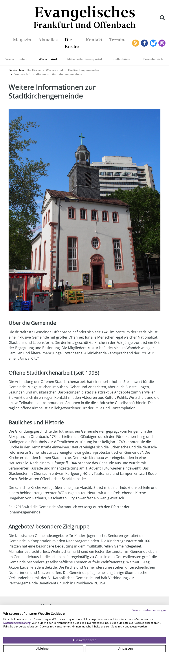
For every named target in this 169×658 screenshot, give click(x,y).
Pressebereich (153, 59)
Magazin (22, 39)
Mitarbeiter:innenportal (84, 59)
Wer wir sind (48, 59)
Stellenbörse (121, 59)
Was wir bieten (16, 59)
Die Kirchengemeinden (83, 70)
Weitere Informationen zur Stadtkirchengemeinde (48, 74)
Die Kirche (34, 70)
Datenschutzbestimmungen (149, 610)
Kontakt (94, 39)
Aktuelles (48, 39)
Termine (118, 39)
